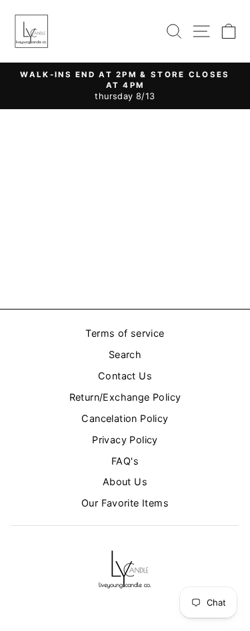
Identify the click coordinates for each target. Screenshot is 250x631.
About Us (125, 481)
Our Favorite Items (125, 503)
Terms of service (124, 333)
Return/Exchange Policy (125, 397)
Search (125, 354)
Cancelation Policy (124, 418)
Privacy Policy (124, 439)
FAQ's (125, 461)
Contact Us (125, 375)
